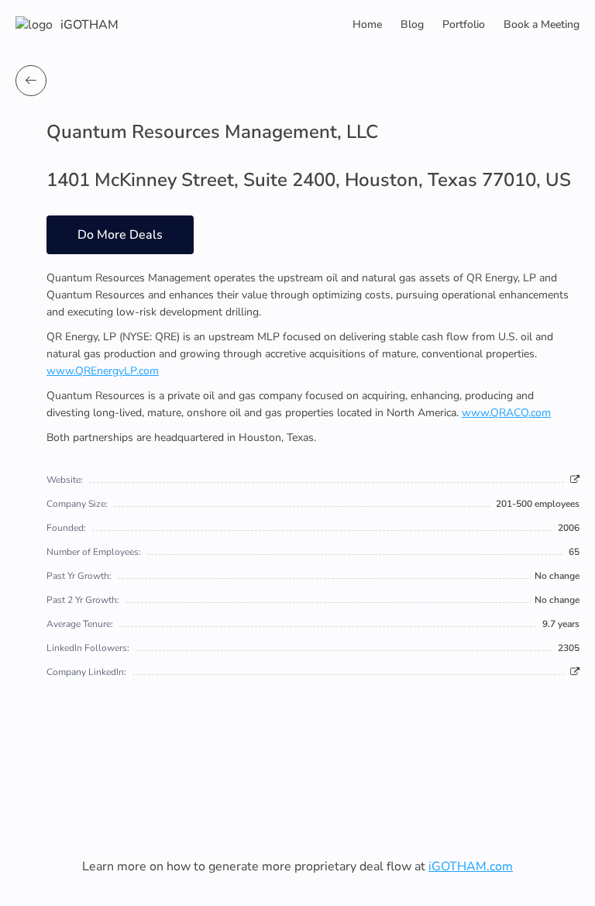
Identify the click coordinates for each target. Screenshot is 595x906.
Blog (412, 24)
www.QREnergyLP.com (102, 370)
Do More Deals (120, 234)
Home (367, 24)
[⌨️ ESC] (30, 80)
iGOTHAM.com (470, 866)
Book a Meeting (542, 24)
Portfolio (463, 24)
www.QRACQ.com (506, 412)
